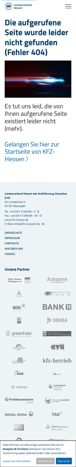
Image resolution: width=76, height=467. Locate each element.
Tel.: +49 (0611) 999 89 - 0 (20, 211)
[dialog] (38, 454)
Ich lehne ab (45, 461)
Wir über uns (14, 248)
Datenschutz (13, 233)
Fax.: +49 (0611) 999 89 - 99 (21, 215)
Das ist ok (64, 461)
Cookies (10, 254)
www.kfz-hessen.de (16, 220)
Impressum (12, 238)
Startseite (12, 243)
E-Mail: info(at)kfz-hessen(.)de (23, 224)
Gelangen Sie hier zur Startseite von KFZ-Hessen (32, 151)
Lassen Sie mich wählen (17, 461)
